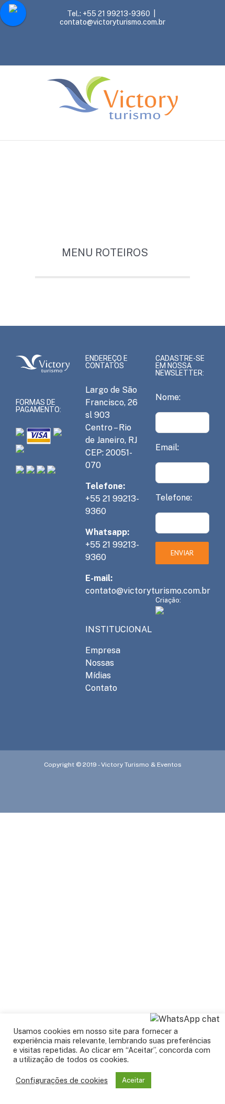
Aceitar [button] (133, 1080)
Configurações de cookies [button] (62, 1080)
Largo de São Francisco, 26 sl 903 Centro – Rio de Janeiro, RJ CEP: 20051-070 (111, 427)
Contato (101, 688)
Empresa (102, 650)
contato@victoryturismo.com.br (112, 22)
